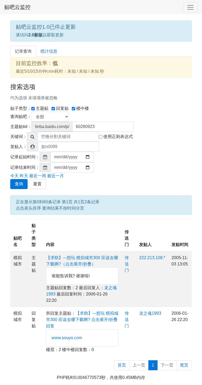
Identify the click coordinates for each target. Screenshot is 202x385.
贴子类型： (20, 108)
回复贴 (62, 108)
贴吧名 (17, 241)
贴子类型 (34, 235)
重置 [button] (37, 184)
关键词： (18, 136)
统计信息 (49, 51)
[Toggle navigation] (190, 7)
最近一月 (55, 176)
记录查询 (23, 51)
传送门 (127, 238)
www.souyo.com (67, 337)
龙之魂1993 (150, 313)
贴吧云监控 (17, 7)
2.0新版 (35, 35)
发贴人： (18, 146)
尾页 (184, 365)
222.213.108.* (152, 257)
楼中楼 (82, 108)
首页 (122, 365)
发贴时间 (179, 244)
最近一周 (37, 176)
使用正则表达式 (118, 136)
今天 (14, 176)
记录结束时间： (25, 167)
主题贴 (42, 108)
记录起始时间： (25, 157)
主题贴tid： (21, 126)
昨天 (24, 176)
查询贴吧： (20, 116)
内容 (50, 244)
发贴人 (145, 244)
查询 (19, 184)
